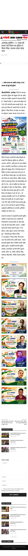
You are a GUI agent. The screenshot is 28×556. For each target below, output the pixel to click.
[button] (2, 32)
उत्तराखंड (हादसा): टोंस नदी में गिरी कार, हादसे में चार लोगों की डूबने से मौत (7, 423)
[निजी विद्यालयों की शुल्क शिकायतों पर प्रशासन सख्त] (5, 442)
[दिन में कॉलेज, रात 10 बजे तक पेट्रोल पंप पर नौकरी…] (5, 509)
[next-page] (5, 455)
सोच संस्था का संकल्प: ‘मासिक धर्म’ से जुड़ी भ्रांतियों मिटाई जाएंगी (21, 423)
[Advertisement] (14, 15)
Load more (13, 536)
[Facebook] (11, 58)
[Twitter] (14, 58)
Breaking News (4, 437)
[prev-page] (2, 455)
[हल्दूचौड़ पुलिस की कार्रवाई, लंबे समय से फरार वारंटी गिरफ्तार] (5, 449)
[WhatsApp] (7, 58)
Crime (3, 451)
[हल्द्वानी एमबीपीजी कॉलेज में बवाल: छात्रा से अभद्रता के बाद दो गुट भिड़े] (5, 435)
